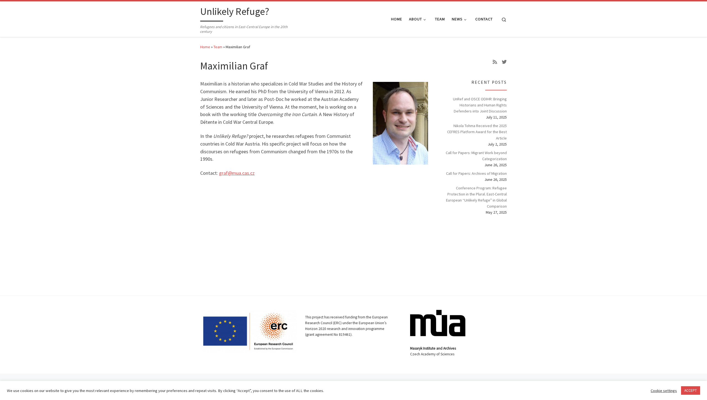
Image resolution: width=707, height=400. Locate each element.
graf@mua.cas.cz (237, 173)
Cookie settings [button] (664, 390)
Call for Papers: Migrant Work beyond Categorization (476, 155)
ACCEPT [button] (690, 390)
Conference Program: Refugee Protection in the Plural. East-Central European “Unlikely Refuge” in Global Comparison (476, 197)
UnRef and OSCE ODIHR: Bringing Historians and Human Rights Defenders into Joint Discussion (480, 105)
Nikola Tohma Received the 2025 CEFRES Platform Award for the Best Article (477, 131)
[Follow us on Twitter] (504, 62)
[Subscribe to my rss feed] (495, 62)
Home (205, 46)
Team (217, 46)
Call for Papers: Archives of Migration (476, 173)
